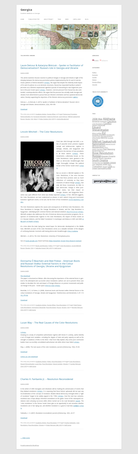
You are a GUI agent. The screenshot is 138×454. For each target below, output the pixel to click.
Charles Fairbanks (70, 423)
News (66, 19)
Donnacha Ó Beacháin (39, 307)
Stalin (93, 164)
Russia (23, 119)
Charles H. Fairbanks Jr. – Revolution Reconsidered (47, 379)
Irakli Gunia (57, 248)
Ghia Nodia (96, 138)
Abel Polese (77, 305)
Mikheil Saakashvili (74, 117)
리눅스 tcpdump (72, 231)
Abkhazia (109, 119)
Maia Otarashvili (54, 241)
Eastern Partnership (98, 125)
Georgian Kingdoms (106, 136)
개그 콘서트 (24, 295)
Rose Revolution (61, 305)
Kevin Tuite (95, 139)
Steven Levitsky (58, 364)
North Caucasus (97, 149)
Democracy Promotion (70, 114)
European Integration (39, 117)
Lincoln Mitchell (76, 246)
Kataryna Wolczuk (52, 117)
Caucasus (111, 121)
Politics (50, 246)
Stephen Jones (101, 164)
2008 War (97, 119)
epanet (78, 401)
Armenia (95, 121)
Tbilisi (109, 164)
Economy (95, 75)
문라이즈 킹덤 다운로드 (52, 286)
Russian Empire (108, 156)
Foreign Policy (96, 136)
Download (24, 109)
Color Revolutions (65, 246)
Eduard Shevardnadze (27, 364)
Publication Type (33, 19)
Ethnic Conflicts (97, 133)
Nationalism (98, 143)
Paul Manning (109, 149)
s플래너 (75, 97)
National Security (110, 144)
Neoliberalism (98, 147)
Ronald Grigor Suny (98, 151)
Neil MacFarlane (101, 146)
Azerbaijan (103, 121)
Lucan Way (38, 364)
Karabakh (110, 138)
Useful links (77, 19)
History (94, 80)
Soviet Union (109, 162)
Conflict (107, 123)
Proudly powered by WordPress (30, 445)
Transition (97, 166)
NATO (94, 146)
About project (48, 19)
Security (94, 85)
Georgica (26, 10)
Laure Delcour (63, 117)
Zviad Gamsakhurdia (101, 168)
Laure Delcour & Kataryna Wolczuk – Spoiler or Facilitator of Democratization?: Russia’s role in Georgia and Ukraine (52, 66)
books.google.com (31, 241)
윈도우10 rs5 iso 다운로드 (75, 212)
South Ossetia (100, 160)
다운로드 (47, 83)
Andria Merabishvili (63, 119)
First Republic (111, 135)
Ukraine (27, 119)
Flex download (25, 276)
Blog (86, 19)
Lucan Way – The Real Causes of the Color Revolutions (49, 322)
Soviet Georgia (97, 163)
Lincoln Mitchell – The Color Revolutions (42, 131)
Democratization (26, 117)
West (35, 119)
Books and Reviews (42, 246)
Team (59, 19)
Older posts (25, 438)
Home (22, 19)
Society (94, 77)
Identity (104, 137)
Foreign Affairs (51, 114)
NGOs (106, 147)
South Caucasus (105, 158)
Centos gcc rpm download (29, 357)
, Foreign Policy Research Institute (70, 241)
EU (32, 117)
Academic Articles (41, 114)
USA (32, 119)
